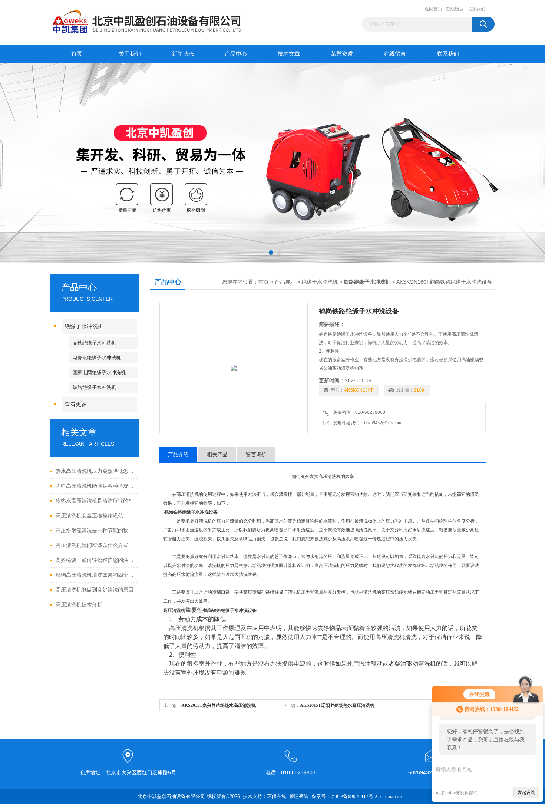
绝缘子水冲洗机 (84, 326)
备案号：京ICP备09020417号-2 (344, 796)
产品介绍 (178, 454)
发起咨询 (526, 792)
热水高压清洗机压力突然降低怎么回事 (95, 471)
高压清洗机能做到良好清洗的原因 (94, 590)
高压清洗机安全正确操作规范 (89, 515)
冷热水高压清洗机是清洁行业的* (93, 501)
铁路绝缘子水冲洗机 (94, 387)
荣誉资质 (342, 54)
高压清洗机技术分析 (79, 604)
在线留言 (455, 8)
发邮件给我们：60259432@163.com (366, 422)
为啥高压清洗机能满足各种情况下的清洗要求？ (95, 486)
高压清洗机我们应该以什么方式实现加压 (95, 545)
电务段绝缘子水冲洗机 (97, 357)
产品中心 (236, 54)
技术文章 (289, 54)
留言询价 (256, 454)
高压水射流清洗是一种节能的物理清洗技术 (95, 530)
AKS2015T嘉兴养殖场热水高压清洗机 (218, 705)
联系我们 (476, 8)
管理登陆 (298, 796)
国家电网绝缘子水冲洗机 (99, 372)
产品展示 (285, 282)
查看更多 (76, 404)
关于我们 (130, 54)
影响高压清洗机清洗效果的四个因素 (95, 575)
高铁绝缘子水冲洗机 (94, 343)
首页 (76, 54)
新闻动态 (183, 54)
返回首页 (433, 8)
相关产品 (217, 454)
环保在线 (276, 796)
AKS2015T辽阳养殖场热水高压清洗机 (337, 705)
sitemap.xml (392, 796)
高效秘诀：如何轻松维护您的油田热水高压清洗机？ (95, 560)
